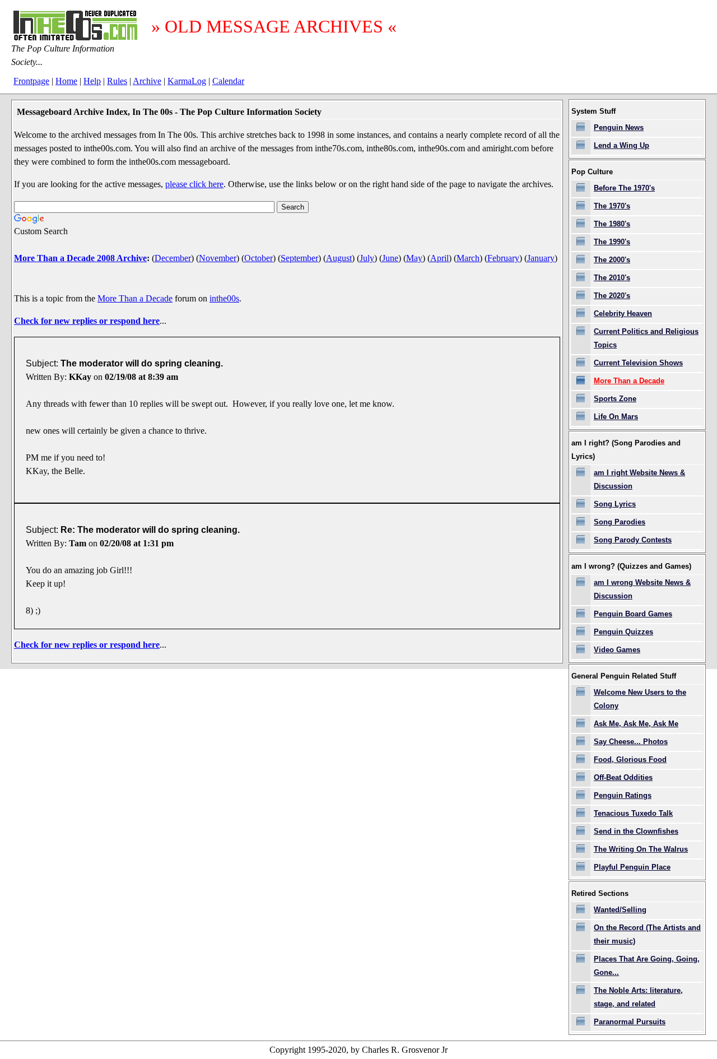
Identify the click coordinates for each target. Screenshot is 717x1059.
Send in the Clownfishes (636, 831)
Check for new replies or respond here (87, 321)
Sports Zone (615, 398)
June (390, 258)
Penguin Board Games (633, 614)
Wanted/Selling (620, 909)
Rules (117, 81)
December (173, 258)
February (503, 258)
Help (92, 81)
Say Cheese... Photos (631, 741)
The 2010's (612, 277)
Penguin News (619, 127)
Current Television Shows (638, 363)
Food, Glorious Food (630, 759)
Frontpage (31, 81)
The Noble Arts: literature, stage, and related (638, 997)
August (339, 258)
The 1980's (612, 224)
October (258, 258)
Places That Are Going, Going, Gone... (647, 966)
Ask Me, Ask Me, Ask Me (636, 723)
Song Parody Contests (633, 540)
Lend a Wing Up (621, 145)
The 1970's (612, 206)
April (439, 258)
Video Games (617, 649)
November (217, 258)
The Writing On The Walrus (641, 849)
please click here (194, 184)
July (367, 258)
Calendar (228, 81)
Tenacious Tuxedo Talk (633, 813)
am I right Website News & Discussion (639, 479)
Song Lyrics (615, 504)
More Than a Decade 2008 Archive (80, 258)
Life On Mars (616, 416)
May (414, 258)
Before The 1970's (624, 188)
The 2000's (612, 260)
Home (66, 81)
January (541, 258)
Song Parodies (619, 522)
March (468, 258)
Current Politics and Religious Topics (646, 338)
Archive (147, 81)
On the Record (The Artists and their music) (647, 934)
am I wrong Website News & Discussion (642, 589)
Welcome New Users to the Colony (640, 699)
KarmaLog (186, 81)
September (299, 258)
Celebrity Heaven (623, 313)
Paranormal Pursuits (629, 1022)
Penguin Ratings (622, 795)
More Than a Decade (135, 298)
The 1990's (612, 242)
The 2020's (612, 295)
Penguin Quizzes (623, 632)
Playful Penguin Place (632, 867)
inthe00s (224, 298)
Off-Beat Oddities (623, 777)
